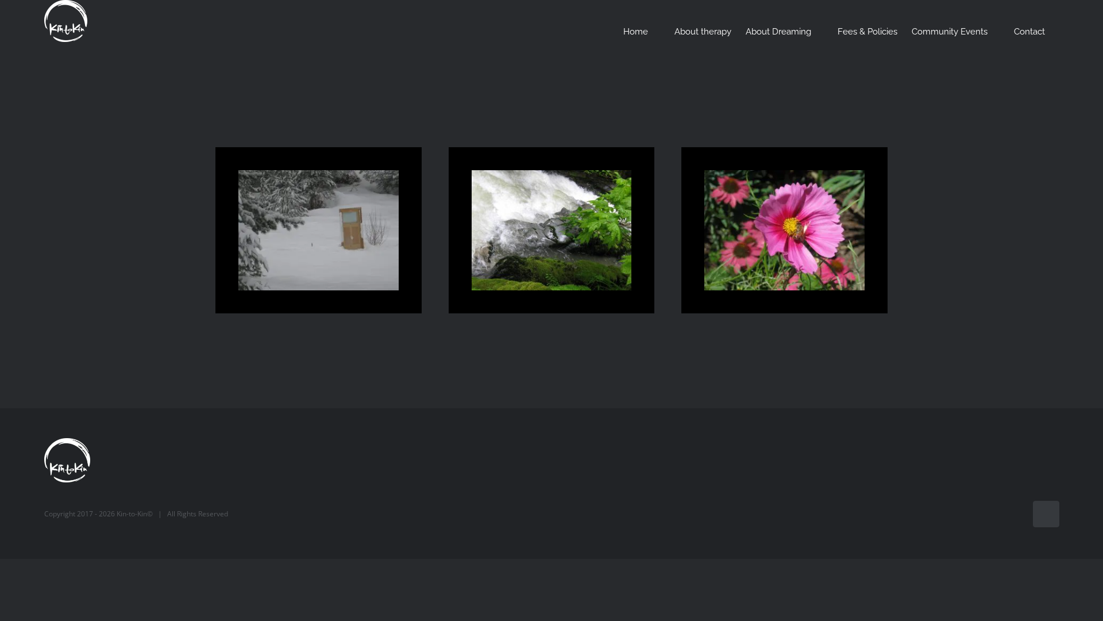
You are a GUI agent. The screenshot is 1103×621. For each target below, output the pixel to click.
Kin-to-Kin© (135, 514)
